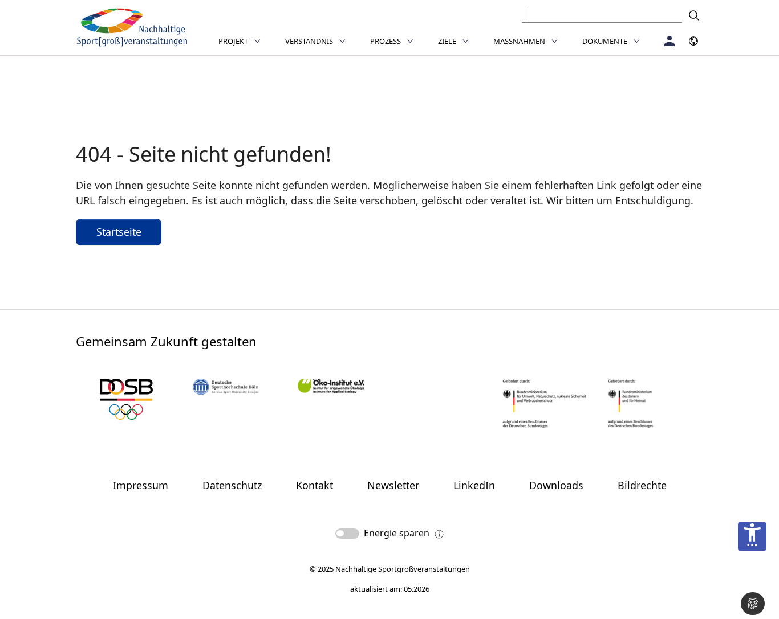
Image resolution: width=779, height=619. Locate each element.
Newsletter (393, 485)
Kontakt (314, 485)
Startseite (118, 232)
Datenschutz (232, 485)
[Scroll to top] (752, 572)
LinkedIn (474, 485)
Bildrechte (642, 485)
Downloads (556, 485)
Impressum (140, 485)
